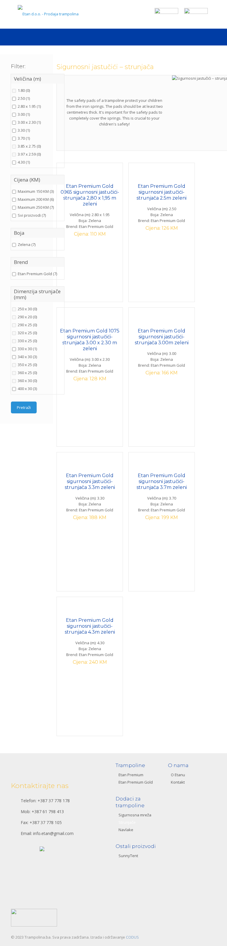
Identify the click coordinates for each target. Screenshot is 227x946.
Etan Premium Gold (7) (37, 273)
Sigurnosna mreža (135, 815)
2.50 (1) (24, 98)
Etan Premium (131, 774)
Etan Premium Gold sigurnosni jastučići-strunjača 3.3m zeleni (90, 481)
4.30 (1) (24, 162)
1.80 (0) (24, 90)
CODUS (132, 937)
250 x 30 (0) (27, 308)
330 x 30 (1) (27, 348)
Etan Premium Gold (136, 782)
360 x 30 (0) (27, 380)
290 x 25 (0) (27, 324)
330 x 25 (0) (27, 340)
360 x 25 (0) (27, 372)
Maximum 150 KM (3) (36, 191)
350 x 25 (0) (27, 364)
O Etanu (178, 774)
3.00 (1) (24, 114)
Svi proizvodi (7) (32, 215)
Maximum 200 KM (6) (36, 199)
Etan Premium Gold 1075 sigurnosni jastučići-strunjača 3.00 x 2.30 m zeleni (89, 339)
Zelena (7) (26, 244)
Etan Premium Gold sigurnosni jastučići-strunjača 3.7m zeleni (162, 481)
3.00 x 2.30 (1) (29, 122)
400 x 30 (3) (27, 388)
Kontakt (178, 782)
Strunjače (127, 822)
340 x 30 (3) (27, 356)
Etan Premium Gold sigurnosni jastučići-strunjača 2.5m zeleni (162, 192)
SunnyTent (128, 855)
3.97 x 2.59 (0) (29, 154)
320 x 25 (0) (27, 332)
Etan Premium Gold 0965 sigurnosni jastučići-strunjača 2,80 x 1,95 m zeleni (90, 195)
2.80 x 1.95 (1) (29, 106)
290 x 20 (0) (27, 316)
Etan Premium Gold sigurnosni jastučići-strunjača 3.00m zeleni (162, 336)
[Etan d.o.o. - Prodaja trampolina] (50, 14)
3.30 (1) (24, 130)
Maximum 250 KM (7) (36, 207)
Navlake (126, 829)
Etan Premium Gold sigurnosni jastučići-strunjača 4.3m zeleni (90, 626)
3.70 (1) (24, 138)
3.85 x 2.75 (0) (29, 146)
